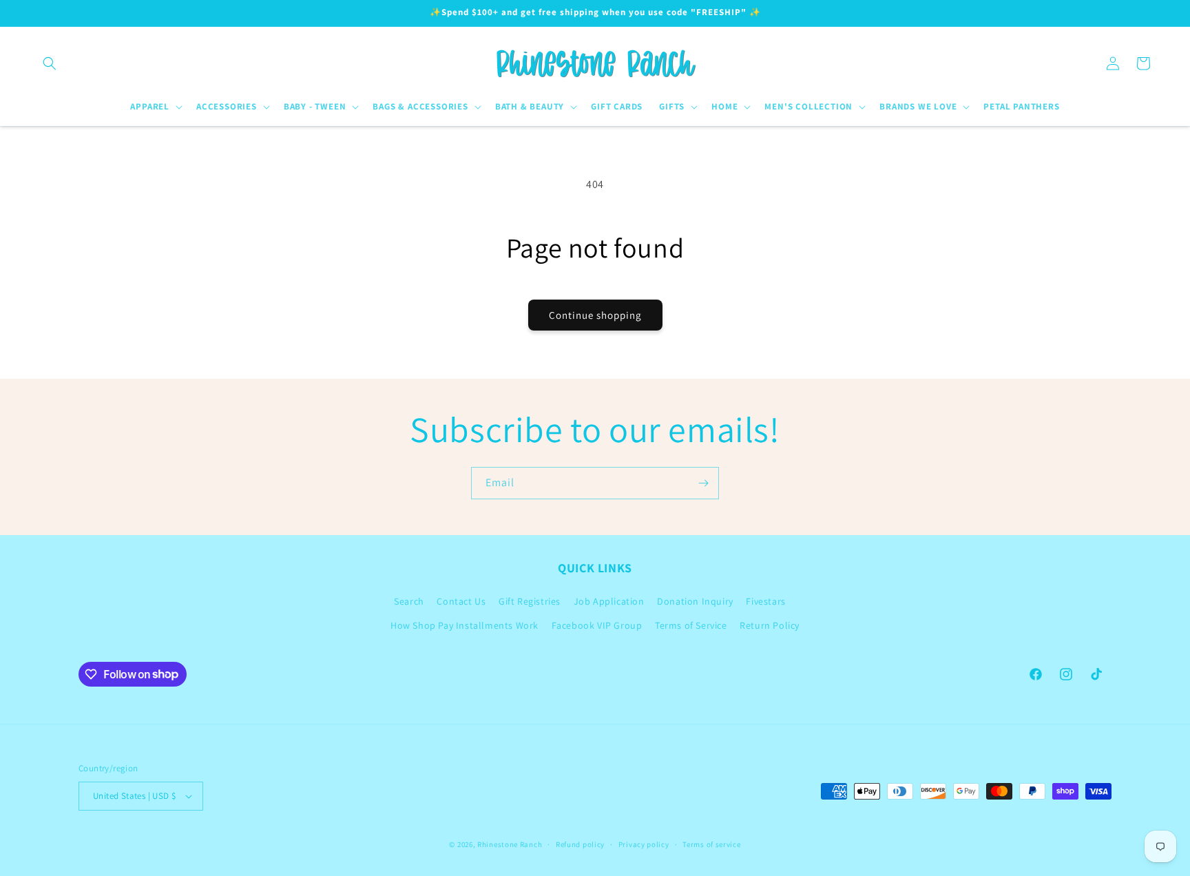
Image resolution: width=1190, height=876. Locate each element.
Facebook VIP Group (597, 625)
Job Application (609, 601)
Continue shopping (595, 315)
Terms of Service (691, 625)
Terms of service (711, 844)
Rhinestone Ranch (509, 844)
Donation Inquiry (695, 601)
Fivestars (765, 601)
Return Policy (770, 625)
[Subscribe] (703, 483)
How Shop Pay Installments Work (464, 625)
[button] (49, 63)
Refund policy (580, 844)
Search (409, 601)
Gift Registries (530, 601)
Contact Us (461, 601)
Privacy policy (643, 844)
